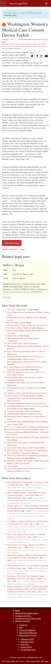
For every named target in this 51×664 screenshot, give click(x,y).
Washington (17, 48)
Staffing (32, 550)
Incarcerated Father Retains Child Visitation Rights (26, 447)
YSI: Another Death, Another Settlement (22, 343)
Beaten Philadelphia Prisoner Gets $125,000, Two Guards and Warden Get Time (25, 469)
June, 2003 (44, 39)
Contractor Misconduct (40, 568)
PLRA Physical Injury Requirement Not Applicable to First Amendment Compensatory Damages (27, 451)
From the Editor (13, 322)
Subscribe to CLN (27, 642)
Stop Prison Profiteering (28, 632)
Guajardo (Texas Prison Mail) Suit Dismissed (24, 411)
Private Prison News (28, 649)
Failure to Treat (11, 550)
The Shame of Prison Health (17, 328)
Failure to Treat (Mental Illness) (16, 488)
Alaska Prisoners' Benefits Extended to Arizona (24, 414)
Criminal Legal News (23, 615)
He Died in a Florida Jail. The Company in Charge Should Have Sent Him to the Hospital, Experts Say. (26, 577)
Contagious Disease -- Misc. (32, 540)
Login (22, 249)
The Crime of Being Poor (16, 309)
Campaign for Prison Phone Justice (28, 618)
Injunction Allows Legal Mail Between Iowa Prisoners (27, 393)
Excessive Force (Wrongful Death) (30, 501)
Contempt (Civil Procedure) (21, 46)
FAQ (21, 627)
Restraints (36, 498)
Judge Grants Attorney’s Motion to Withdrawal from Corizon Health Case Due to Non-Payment (26, 556)
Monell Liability (26, 503)
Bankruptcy (21, 563)
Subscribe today (10, 15)
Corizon (40, 537)
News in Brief (12, 466)
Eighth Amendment (23, 550)
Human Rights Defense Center (26, 613)
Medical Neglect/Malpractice (38, 485)
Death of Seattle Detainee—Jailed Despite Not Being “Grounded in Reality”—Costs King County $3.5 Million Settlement (26, 495)
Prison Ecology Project (27, 635)
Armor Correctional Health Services (28, 581)
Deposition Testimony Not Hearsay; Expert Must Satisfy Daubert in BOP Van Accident (28, 462)
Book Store (25, 644)
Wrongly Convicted (22, 621)
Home (17, 610)
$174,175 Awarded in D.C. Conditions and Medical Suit (28, 427)
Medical (12, 44)
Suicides (30, 488)
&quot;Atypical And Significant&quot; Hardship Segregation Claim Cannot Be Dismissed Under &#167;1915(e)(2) (25, 398)
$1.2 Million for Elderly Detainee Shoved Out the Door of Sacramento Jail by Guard (27, 522)
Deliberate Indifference (29, 490)
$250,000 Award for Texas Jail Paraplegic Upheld (25, 429)
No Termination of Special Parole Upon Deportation (26, 325)
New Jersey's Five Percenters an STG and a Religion (26, 437)
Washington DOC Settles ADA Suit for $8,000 (24, 382)
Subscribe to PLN (27, 639)
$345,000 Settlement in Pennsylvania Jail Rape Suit (26, 403)
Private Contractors (40, 560)
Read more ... (8, 297)
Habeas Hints (12, 335)
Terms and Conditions (27, 630)
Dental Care (36, 44)
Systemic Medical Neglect (24, 44)
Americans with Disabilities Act (29, 527)
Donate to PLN (26, 647)
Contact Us (23, 625)
